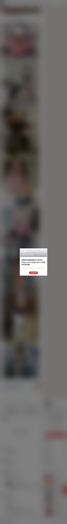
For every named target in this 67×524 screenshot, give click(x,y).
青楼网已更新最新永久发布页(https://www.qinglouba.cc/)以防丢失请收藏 (33, 262)
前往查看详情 (33, 272)
